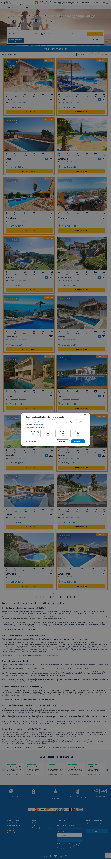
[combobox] (85, 415)
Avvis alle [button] (62, 441)
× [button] (87, 415)
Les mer (41, 424)
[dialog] (55, 429)
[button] (55, 427)
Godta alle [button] (78, 441)
